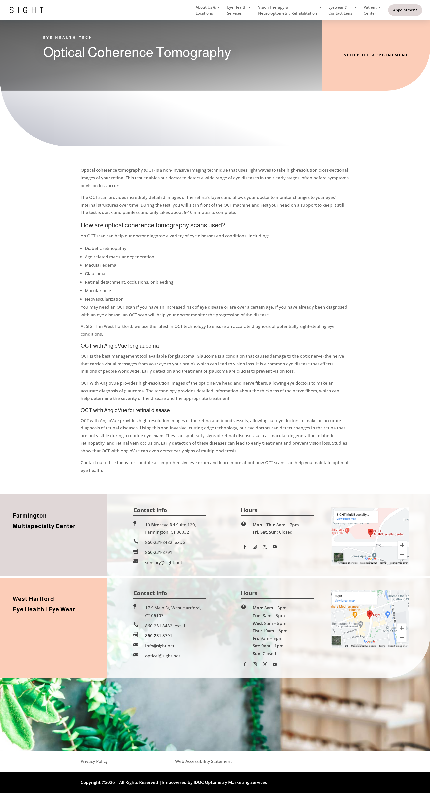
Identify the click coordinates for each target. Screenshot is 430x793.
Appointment (405, 9)
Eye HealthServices (237, 10)
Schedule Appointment (376, 55)
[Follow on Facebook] (245, 547)
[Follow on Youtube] (275, 547)
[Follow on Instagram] (255, 547)
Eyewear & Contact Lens (340, 10)
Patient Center (370, 10)
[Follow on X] (265, 547)
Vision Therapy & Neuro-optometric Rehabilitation (287, 10)
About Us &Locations (206, 10)
